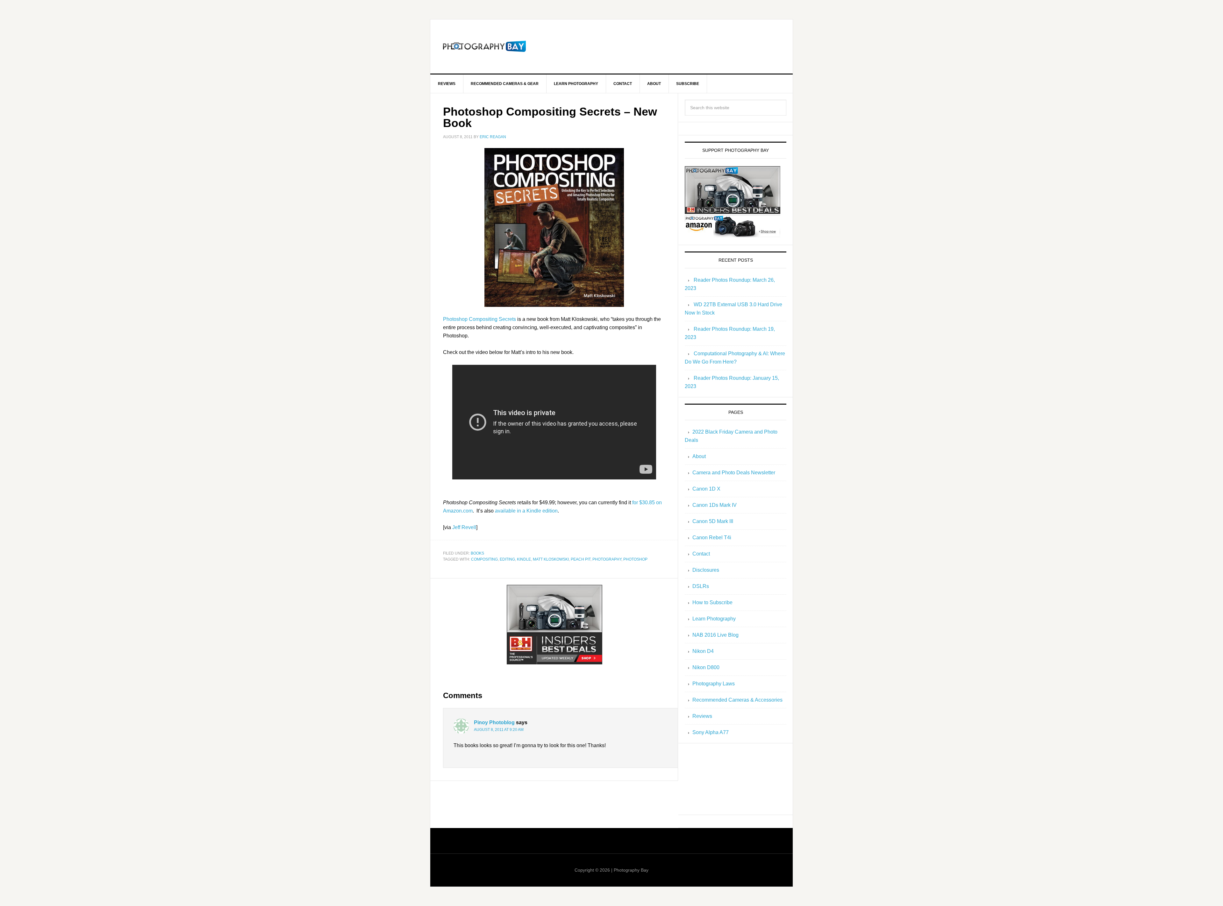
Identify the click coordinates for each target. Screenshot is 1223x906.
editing (507, 559)
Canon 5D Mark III (712, 521)
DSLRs (700, 586)
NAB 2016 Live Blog (715, 635)
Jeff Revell (464, 527)
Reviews (702, 716)
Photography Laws (713, 683)
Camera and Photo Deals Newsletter (733, 472)
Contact (701, 553)
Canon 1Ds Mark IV (714, 505)
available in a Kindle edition (526, 510)
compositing (484, 559)
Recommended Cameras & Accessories (737, 700)
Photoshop (635, 559)
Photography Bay (484, 46)
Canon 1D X (706, 489)
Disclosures (705, 570)
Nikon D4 (703, 651)
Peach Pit (580, 559)
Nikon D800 (705, 667)
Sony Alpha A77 (710, 732)
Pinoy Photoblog (494, 722)
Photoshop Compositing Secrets (479, 319)
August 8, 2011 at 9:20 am (499, 729)
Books (477, 553)
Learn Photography (714, 618)
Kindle (524, 559)
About (699, 456)
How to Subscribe (712, 602)
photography (606, 559)
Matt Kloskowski (551, 559)
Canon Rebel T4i (711, 537)
